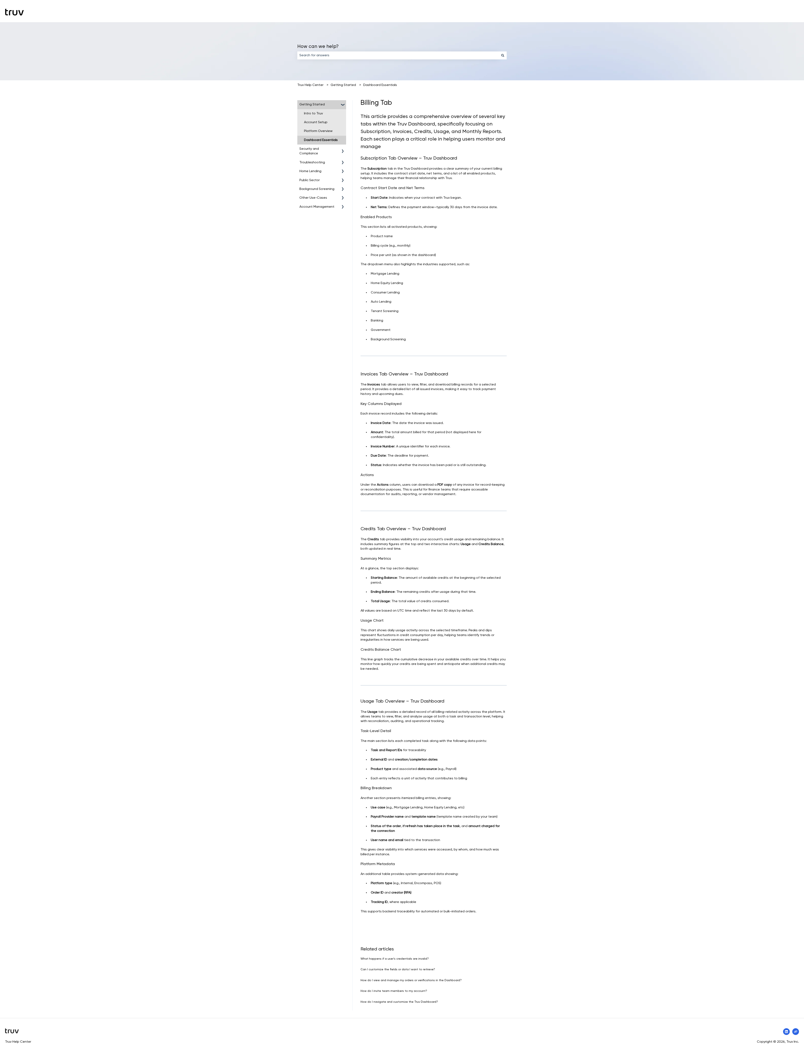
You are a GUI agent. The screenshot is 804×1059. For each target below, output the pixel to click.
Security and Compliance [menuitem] (309, 151)
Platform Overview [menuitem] (318, 131)
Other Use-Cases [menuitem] (313, 198)
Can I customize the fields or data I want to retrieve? (398, 969)
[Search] (503, 55)
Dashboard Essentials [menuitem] (321, 140)
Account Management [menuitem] (316, 207)
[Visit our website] (795, 1031)
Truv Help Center (310, 85)
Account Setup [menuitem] (315, 122)
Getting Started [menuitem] (312, 104)
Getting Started (343, 85)
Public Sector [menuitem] (309, 180)
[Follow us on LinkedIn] (786, 1031)
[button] (342, 105)
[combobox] (398, 55)
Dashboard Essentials (380, 85)
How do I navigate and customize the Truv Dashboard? (399, 1001)
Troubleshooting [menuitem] (312, 162)
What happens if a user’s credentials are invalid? (395, 958)
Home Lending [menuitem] (310, 171)
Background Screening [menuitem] (316, 189)
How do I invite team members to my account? (394, 991)
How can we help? (318, 46)
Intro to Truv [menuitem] (313, 113)
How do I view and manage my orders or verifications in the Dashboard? (411, 980)
